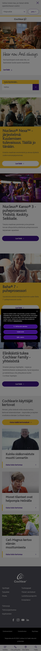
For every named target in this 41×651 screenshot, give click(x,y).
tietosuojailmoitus (18, 321)
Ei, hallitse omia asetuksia (20, 326)
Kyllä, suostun (20, 337)
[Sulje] (37, 311)
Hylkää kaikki (20, 332)
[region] (20, 325)
